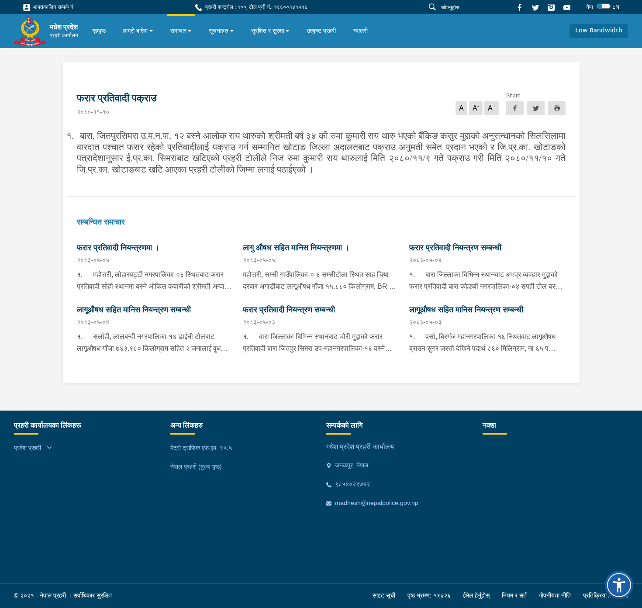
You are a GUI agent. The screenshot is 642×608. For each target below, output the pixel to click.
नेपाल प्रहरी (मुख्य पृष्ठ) (196, 466)
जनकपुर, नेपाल (350, 465)
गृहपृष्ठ (99, 30)
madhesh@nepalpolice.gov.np (375, 502)
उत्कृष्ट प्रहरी (321, 30)
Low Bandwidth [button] (598, 30)
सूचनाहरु (218, 30)
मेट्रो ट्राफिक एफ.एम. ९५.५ (201, 447)
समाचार (178, 30)
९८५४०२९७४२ (351, 483)
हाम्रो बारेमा (135, 30)
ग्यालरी (360, 30)
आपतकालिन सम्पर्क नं (52, 6)
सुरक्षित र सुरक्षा (267, 30)
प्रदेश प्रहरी (27, 447)
